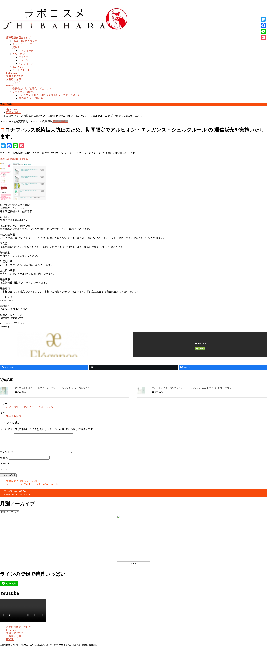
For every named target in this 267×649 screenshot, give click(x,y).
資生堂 (16, 47)
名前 (4, 457)
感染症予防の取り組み (31, 98)
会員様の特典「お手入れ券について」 (33, 88)
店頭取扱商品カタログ (24, 41)
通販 (11, 416)
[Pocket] (263, 38)
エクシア (23, 57)
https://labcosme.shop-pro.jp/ (14, 158)
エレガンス (18, 66)
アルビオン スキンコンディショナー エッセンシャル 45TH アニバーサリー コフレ (191, 388)
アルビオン (18, 54)
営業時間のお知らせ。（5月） (23, 481)
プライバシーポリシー (24, 91)
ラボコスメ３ (45, 407)
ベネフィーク (26, 50)
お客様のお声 (13, 636)
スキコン (23, 60)
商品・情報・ (60, 121)
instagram (11, 630)
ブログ (16, 82)
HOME (10, 639)
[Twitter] (263, 19)
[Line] (263, 31)
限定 (18, 416)
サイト (3, 469)
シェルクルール (21, 70)
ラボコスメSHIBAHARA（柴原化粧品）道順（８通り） (49, 95)
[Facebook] (263, 25)
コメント (6, 452)
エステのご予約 (14, 633)
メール (5, 463)
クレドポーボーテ (22, 44)
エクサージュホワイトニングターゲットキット (32, 484)
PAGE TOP (258, 626)
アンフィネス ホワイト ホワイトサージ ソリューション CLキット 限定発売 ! (52, 388)
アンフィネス (26, 63)
